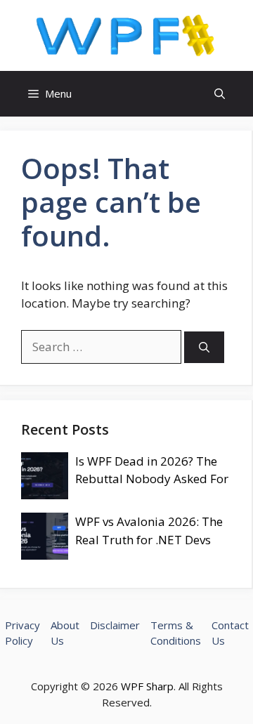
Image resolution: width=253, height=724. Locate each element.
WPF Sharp (147, 686)
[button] (219, 94)
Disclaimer (115, 625)
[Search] (204, 347)
